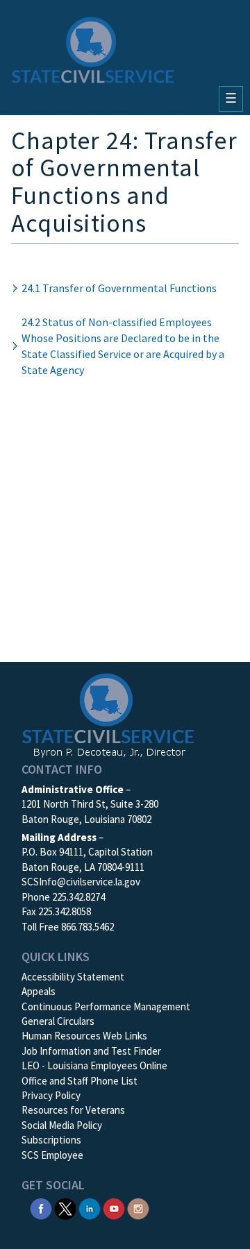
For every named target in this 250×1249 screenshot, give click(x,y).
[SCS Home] (93, 50)
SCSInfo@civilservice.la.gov (81, 881)
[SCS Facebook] (41, 1207)
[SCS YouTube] (114, 1207)
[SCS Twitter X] (65, 1207)
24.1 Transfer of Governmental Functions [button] (119, 288)
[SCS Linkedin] (89, 1207)
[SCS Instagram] (138, 1207)
